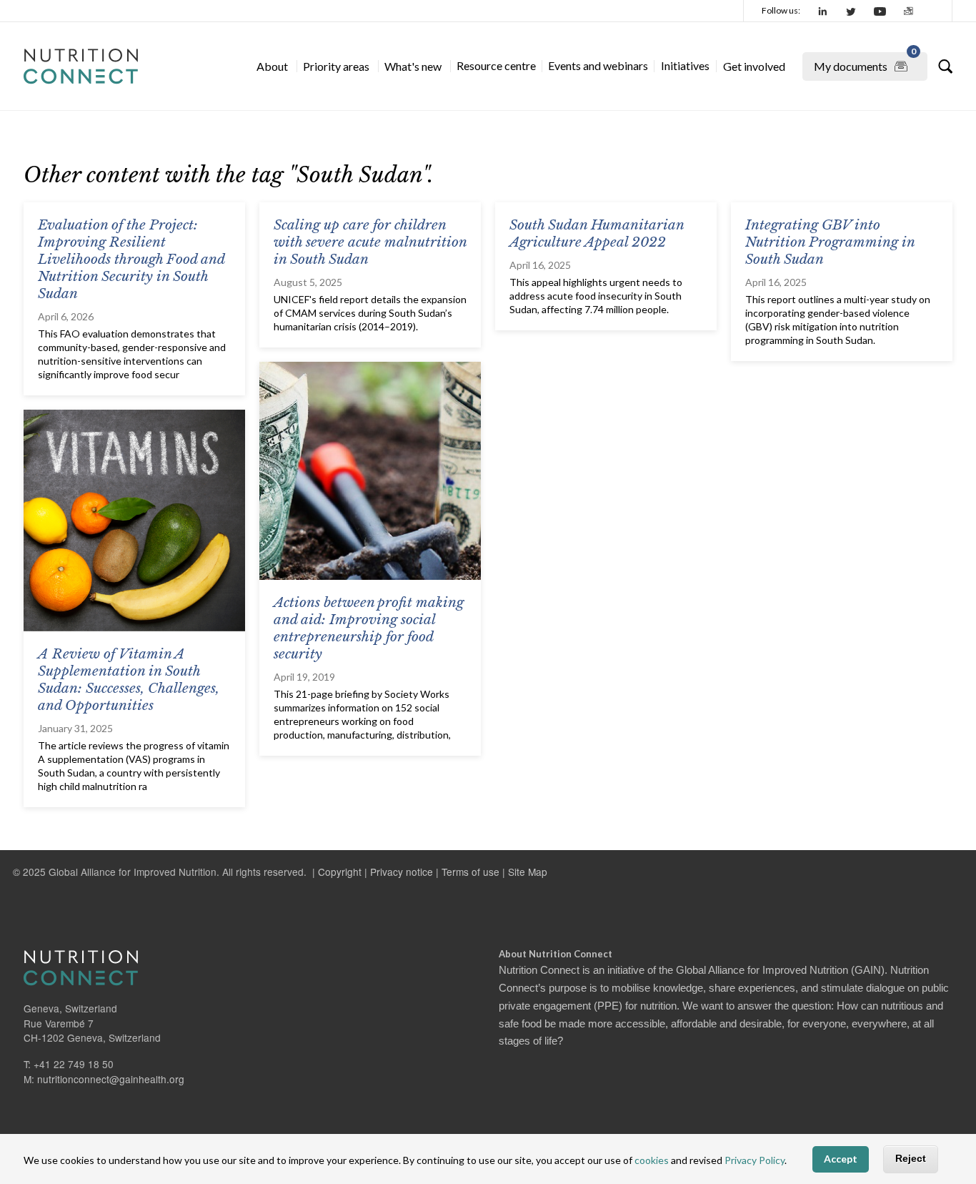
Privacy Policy (754, 1161)
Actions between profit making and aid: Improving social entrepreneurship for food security (369, 628)
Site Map (527, 871)
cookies (651, 1161)
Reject (910, 1159)
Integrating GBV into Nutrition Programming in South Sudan (830, 242)
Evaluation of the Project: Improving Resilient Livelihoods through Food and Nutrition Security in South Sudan (131, 259)
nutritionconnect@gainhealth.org (110, 1079)
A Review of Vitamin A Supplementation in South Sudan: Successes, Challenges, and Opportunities (128, 680)
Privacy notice (401, 871)
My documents (865, 62)
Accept (840, 1159)
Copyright (340, 871)
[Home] (81, 66)
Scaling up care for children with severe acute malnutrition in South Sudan (370, 242)
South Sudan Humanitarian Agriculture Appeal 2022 (596, 233)
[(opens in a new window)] (823, 11)
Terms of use (470, 871)
